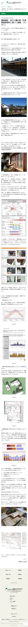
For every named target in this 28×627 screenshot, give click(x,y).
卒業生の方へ (14, 605)
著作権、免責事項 (6, 619)
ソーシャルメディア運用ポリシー (18, 619)
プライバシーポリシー (14, 621)
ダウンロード (14, 613)
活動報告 (9, 6)
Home (3, 6)
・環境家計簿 (4, 429)
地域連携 (20, 578)
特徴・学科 (8, 574)
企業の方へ (14, 608)
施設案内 (8, 578)
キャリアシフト (14, 582)
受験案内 (20, 570)
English (14, 616)
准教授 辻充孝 (23, 561)
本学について (8, 570)
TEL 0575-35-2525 (14, 592)
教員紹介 (20, 574)
